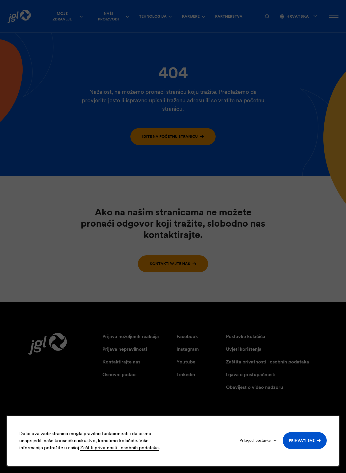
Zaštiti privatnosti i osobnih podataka (119, 447)
